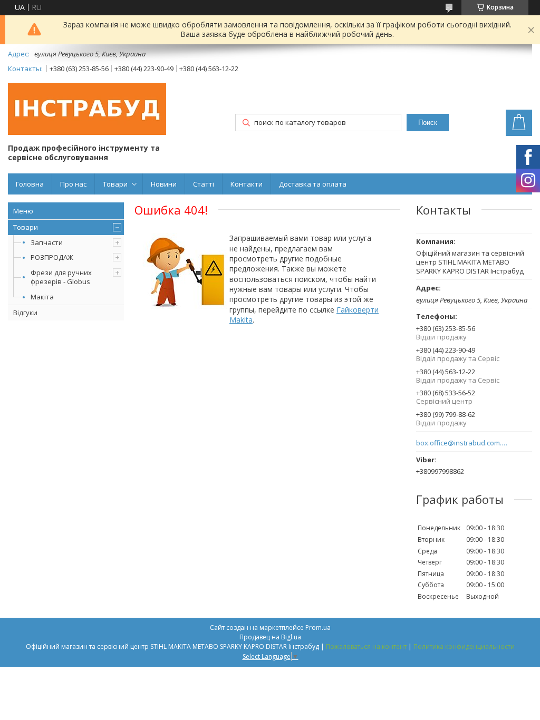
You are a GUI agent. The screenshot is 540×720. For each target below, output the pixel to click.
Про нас (73, 184)
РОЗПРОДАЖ (52, 257)
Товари (115, 184)
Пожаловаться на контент (366, 646)
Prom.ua (318, 627)
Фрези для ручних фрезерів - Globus (61, 277)
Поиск (427, 123)
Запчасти (47, 242)
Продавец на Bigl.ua (270, 637)
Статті (203, 184)
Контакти (246, 184)
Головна (30, 184)
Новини (164, 184)
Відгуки (25, 312)
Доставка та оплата (312, 184)
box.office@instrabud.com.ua (462, 443)
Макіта (42, 296)
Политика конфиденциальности (464, 646)
